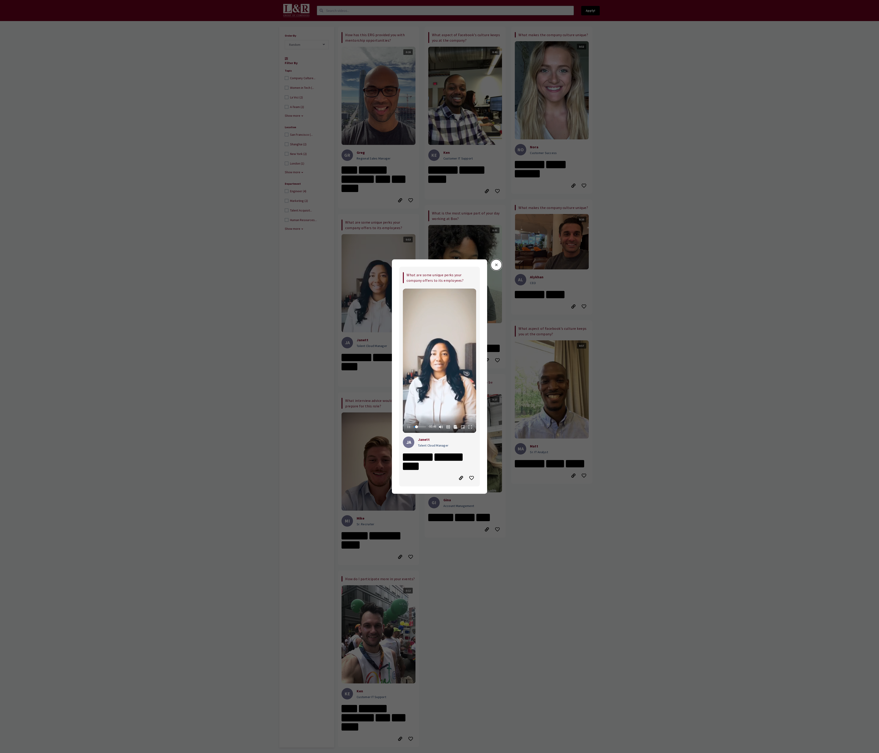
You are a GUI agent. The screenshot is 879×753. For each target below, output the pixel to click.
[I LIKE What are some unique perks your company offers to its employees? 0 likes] (472, 478)
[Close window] (496, 264)
